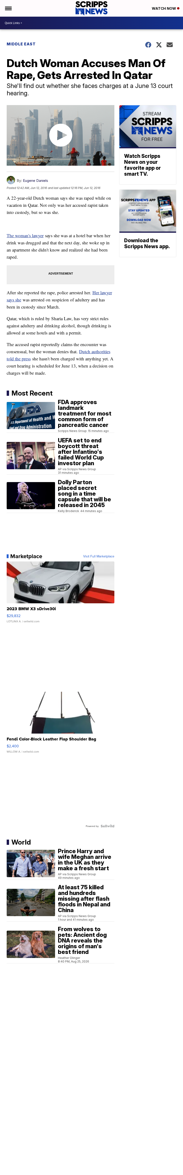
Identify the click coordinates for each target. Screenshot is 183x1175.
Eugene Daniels (35, 180)
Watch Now (164, 8)
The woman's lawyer (25, 235)
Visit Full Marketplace (98, 556)
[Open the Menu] (8, 8)
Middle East (21, 44)
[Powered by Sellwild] (107, 826)
